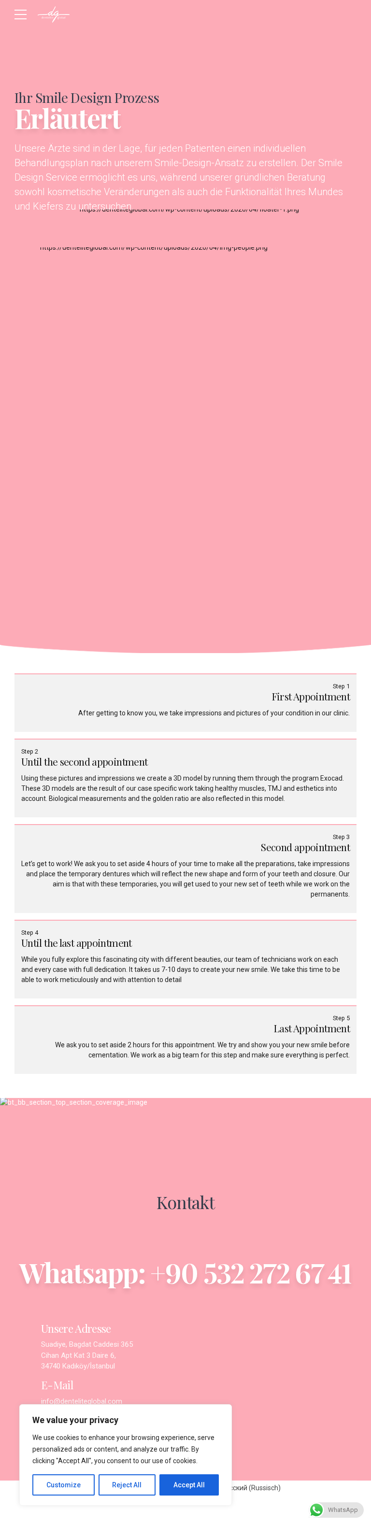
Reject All (127, 1485)
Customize (63, 1485)
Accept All (189, 1485)
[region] (125, 1455)
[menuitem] (246, 1488)
